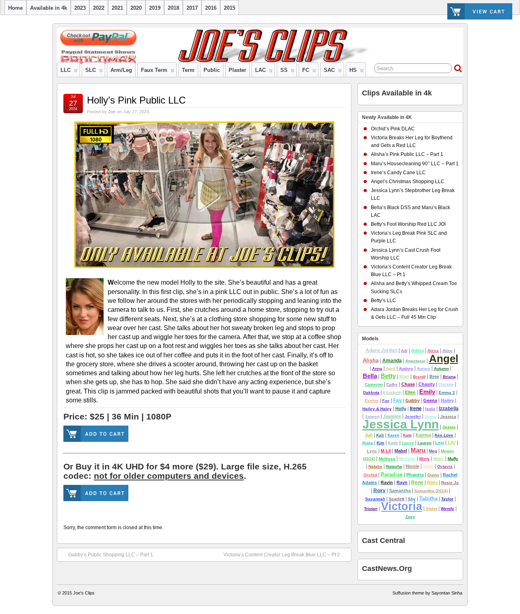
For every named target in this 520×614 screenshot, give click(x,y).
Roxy (379, 490)
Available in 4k (48, 8)
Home (15, 8)
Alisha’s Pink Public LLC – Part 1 (407, 154)
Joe (111, 111)
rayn (401, 482)
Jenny (431, 416)
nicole (412, 466)
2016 (211, 8)
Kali (380, 435)
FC (305, 70)
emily (427, 392)
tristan (370, 508)
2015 (229, 8)
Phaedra (415, 474)
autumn (441, 368)
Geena (430, 400)
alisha (371, 360)
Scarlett (396, 499)
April (390, 368)
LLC (66, 70)
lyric (372, 451)
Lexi (439, 442)
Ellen (410, 392)
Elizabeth (392, 392)
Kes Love (444, 435)
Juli (369, 434)
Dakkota (371, 392)
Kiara (367, 443)
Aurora (423, 368)
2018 (173, 8)
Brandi (419, 376)
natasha (394, 466)
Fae (386, 400)
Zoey (410, 517)
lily (452, 442)
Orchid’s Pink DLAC (393, 129)
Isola (430, 408)
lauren (424, 443)
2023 (80, 8)
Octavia (445, 466)
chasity (426, 384)
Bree (434, 376)
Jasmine (392, 416)
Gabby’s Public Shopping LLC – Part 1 (110, 555)
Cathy (392, 384)
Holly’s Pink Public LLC (136, 100)
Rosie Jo (450, 482)
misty (424, 458)
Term (188, 70)
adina (417, 350)
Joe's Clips (84, 592)
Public (212, 70)
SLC (90, 70)
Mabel (400, 450)
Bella (370, 376)
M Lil (386, 450)
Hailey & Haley (377, 408)
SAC (329, 70)
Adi (404, 350)
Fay (397, 400)
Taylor (447, 499)
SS (284, 70)
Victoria (401, 506)
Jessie (449, 427)
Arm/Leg (121, 70)
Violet (431, 508)
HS (353, 70)
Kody (393, 443)
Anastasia (415, 361)
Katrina (423, 434)
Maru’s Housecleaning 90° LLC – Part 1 (415, 163)
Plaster (237, 70)
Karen (393, 435)
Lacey (408, 443)
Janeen (372, 416)
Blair (404, 376)
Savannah (375, 499)
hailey (447, 400)
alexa (433, 350)
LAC (260, 70)
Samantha (400, 490)
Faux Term (154, 70)
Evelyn (372, 400)
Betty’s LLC (383, 300)
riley (432, 482)
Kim (380, 443)
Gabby (412, 400)
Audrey (406, 368)
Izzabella (449, 408)
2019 (154, 8)
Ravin (387, 482)
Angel (443, 358)
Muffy (453, 458)
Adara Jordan (381, 350)
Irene (416, 408)
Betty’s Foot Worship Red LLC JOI (408, 224)
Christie (446, 384)
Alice (447, 350)
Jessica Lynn (400, 424)
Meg (433, 451)
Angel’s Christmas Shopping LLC (407, 181)
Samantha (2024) (431, 491)
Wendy (447, 508)
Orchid (370, 475)
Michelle (407, 458)
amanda (392, 360)
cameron (374, 384)
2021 (117, 8)
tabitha (428, 498)
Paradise (392, 474)
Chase (408, 384)
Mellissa (387, 458)
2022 (98, 8)
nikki (428, 466)
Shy (412, 499)
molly (438, 458)
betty (388, 376)
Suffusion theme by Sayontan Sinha (427, 592)
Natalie (375, 466)
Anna (377, 368)
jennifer (413, 416)
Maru (418, 450)
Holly (400, 408)
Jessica (448, 416)
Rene (417, 482)
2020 (136, 8)
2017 (192, 8)
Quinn (433, 475)
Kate (407, 435)
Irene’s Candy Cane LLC (398, 172)
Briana (449, 376)
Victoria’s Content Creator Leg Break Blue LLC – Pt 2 (281, 555)
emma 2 (447, 392)
